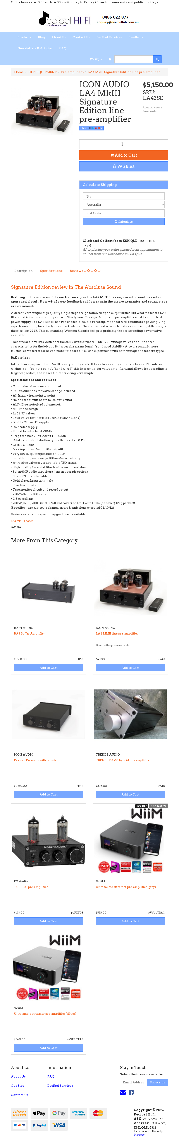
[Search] (157, 59)
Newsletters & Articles (35, 48)
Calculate (125, 221)
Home (19, 72)
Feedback (136, 37)
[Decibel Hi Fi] (89, 17)
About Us (58, 37)
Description (23, 270)
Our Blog (17, 1085)
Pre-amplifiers (72, 72)
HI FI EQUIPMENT (42, 72)
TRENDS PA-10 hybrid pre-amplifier (122, 760)
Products (24, 37)
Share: (85, 128)
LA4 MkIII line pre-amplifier (117, 633)
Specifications (51, 270)
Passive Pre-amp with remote (35, 760)
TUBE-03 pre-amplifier (31, 887)
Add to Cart (125, 155)
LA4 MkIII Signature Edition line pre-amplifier (124, 72)
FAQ (62, 48)
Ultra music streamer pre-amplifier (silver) (45, 1013)
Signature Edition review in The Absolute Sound (66, 287)
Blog (41, 37)
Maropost (139, 1134)
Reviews (77, 270)
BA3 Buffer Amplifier (29, 633)
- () (96, 59)
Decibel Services (109, 37)
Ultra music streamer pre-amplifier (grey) (126, 887)
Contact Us (81, 37)
